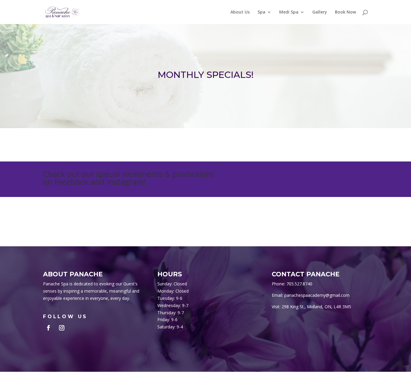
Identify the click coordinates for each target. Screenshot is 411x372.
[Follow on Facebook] (48, 327)
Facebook (71, 181)
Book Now (345, 12)
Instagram (125, 181)
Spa (261, 12)
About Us (240, 12)
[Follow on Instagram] (61, 327)
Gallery (319, 12)
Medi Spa (288, 12)
